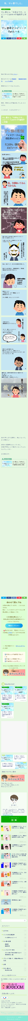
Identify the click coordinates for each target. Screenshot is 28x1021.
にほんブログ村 (5, 1001)
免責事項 (19, 1017)
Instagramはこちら (8, 815)
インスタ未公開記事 (14, 934)
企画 (14, 964)
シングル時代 (9, 81)
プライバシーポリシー (11, 1017)
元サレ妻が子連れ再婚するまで (15, 952)
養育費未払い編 (15, 954)
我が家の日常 (15, 970)
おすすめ (14, 930)
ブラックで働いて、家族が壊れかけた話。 (14, 959)
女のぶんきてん (20, 646)
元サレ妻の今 (14, 968)
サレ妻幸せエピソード (6, 9)
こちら (15, 74)
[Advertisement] (14, 57)
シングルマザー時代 (14, 950)
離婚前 (14, 79)
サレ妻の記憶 (14, 941)
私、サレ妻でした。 (14, 3)
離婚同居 (15, 946)
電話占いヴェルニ (14, 625)
